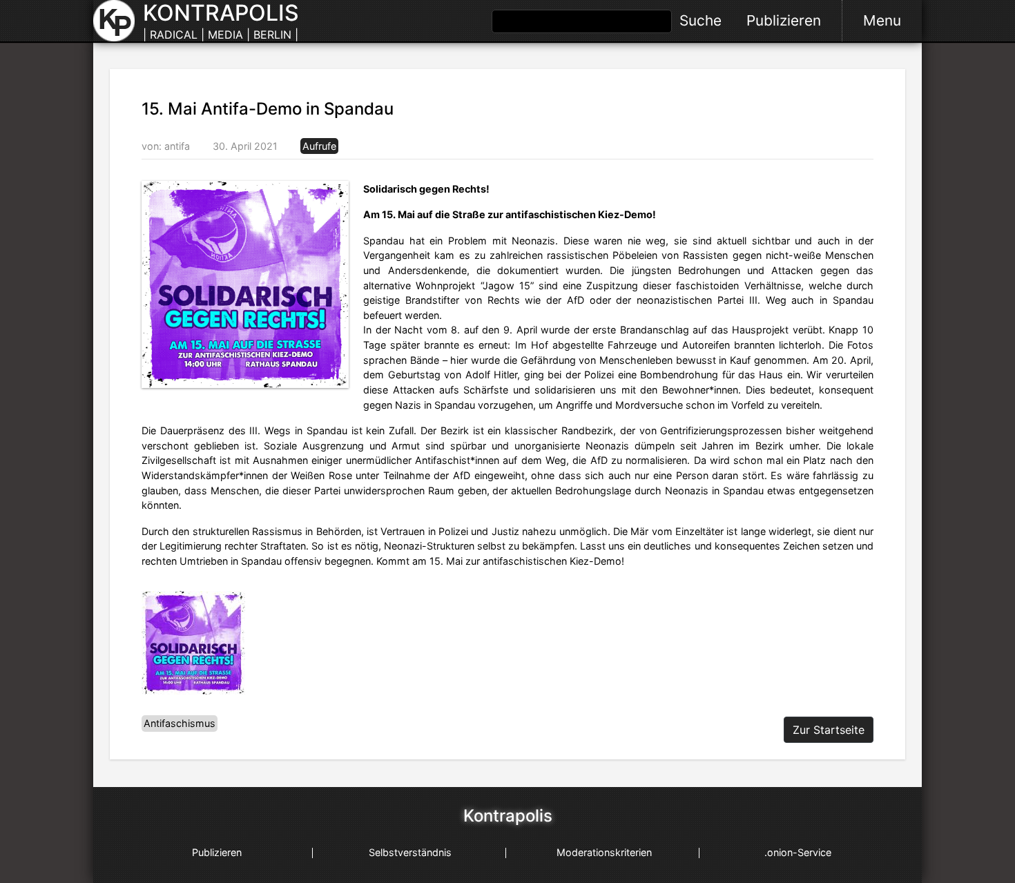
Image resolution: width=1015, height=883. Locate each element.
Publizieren (783, 20)
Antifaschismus (179, 724)
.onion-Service (797, 852)
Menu (882, 20)
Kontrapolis (507, 816)
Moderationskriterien (604, 852)
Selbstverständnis (410, 852)
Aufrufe (319, 146)
